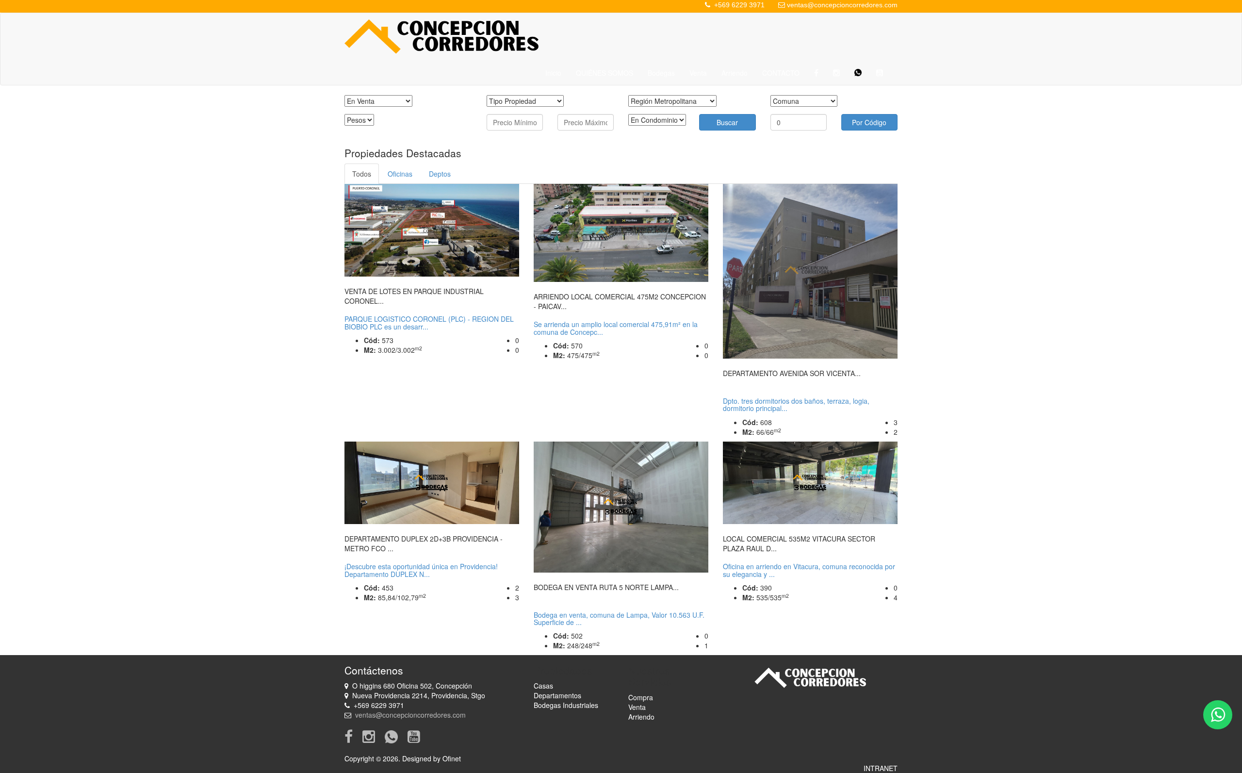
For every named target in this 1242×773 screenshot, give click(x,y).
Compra (640, 697)
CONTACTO (781, 73)
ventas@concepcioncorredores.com (842, 5)
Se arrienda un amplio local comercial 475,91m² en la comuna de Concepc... (616, 327)
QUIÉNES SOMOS (604, 73)
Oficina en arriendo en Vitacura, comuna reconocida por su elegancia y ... (809, 569)
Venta (698, 73)
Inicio (553, 73)
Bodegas (661, 73)
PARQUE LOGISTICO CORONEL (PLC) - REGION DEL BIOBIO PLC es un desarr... (429, 322)
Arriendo (734, 73)
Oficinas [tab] (400, 174)
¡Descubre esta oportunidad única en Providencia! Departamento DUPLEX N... (421, 569)
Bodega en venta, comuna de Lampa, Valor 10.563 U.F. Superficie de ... (619, 618)
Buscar (727, 122)
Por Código (869, 122)
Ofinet (451, 758)
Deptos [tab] (440, 174)
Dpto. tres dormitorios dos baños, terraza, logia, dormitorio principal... (796, 404)
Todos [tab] (361, 174)
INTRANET (881, 768)
